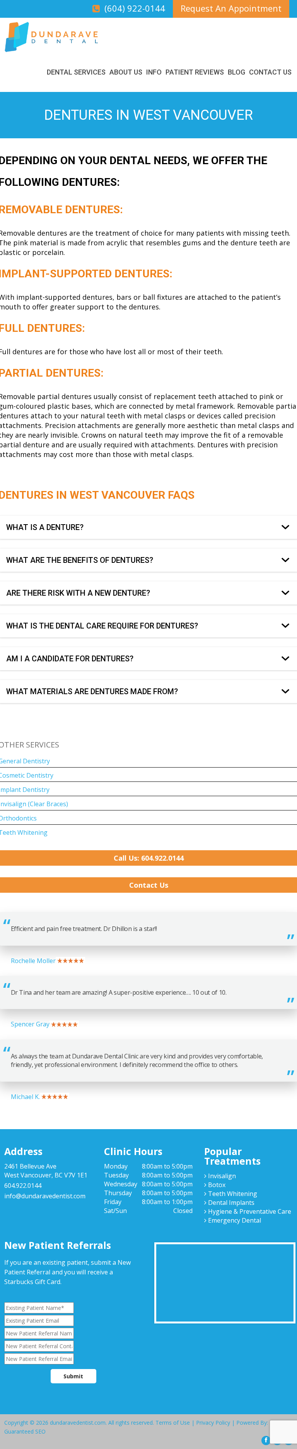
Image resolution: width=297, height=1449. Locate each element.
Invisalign (221, 1176)
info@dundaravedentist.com (44, 1196)
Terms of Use (172, 1422)
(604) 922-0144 (134, 8)
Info (154, 72)
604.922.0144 (22, 1185)
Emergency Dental (234, 1220)
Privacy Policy (213, 1422)
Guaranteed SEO (25, 1431)
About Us (125, 72)
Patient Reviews (195, 72)
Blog (236, 72)
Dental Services (76, 72)
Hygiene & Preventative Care (249, 1211)
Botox (216, 1185)
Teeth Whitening (232, 1193)
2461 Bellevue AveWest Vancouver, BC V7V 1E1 (45, 1170)
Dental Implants (230, 1202)
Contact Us (270, 72)
